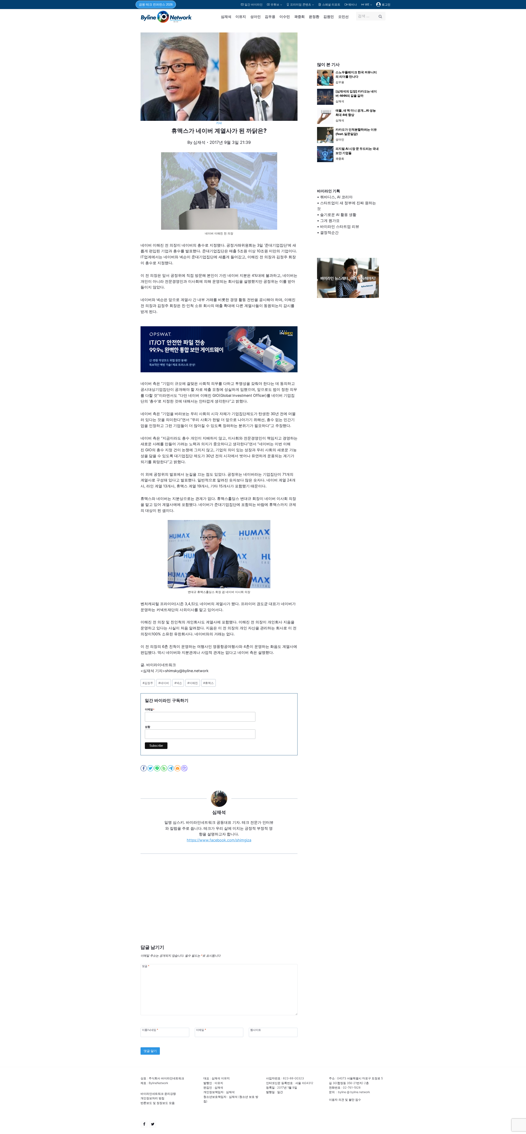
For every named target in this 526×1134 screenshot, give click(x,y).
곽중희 (299, 17)
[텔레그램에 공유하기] (171, 768)
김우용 (270, 17)
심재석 (226, 17)
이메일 (150, 709)
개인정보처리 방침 (152, 1098)
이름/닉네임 (150, 1029)
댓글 (145, 966)
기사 (219, 123)
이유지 (240, 17)
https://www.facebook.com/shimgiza (219, 840)
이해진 (192, 683)
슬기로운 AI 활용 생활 (338, 214)
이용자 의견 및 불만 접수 (345, 1099)
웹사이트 (255, 1029)
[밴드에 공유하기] (164, 768)
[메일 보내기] (177, 768)
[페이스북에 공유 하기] (144, 768)
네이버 (163, 683)
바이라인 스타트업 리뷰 (339, 226)
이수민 (284, 17)
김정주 (148, 683)
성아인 (255, 17)
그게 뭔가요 (330, 220)
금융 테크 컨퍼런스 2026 (156, 4)
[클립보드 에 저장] (184, 768)
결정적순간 (329, 232)
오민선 (343, 17)
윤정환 (314, 17)
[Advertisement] (219, 905)
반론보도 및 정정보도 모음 (158, 1103)
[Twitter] (152, 1124)
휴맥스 (208, 683)
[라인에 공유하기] (157, 768)
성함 (147, 726)
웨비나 (352, 4)
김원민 (328, 17)
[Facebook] (144, 1124)
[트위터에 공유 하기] (150, 768)
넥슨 (178, 683)
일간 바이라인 (254, 4)
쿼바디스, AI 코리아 (336, 197)
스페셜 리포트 (331, 4)
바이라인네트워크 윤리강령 (158, 1093)
